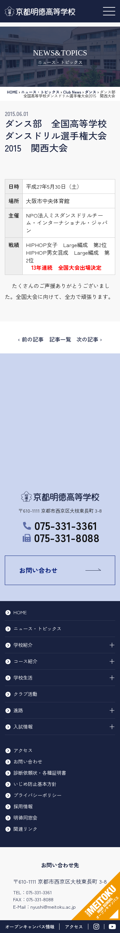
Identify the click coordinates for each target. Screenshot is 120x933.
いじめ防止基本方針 (35, 783)
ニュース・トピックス (40, 92)
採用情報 (23, 806)
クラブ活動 (25, 693)
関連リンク (25, 828)
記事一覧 (60, 339)
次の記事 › (89, 339)
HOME (12, 92)
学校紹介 (23, 644)
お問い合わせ (38, 570)
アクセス (23, 750)
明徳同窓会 (25, 817)
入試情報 (23, 726)
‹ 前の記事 (31, 339)
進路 (18, 710)
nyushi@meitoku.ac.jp (53, 906)
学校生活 (23, 677)
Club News (72, 92)
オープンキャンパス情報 (29, 926)
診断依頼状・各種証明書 (39, 772)
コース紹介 (25, 661)
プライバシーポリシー (37, 795)
